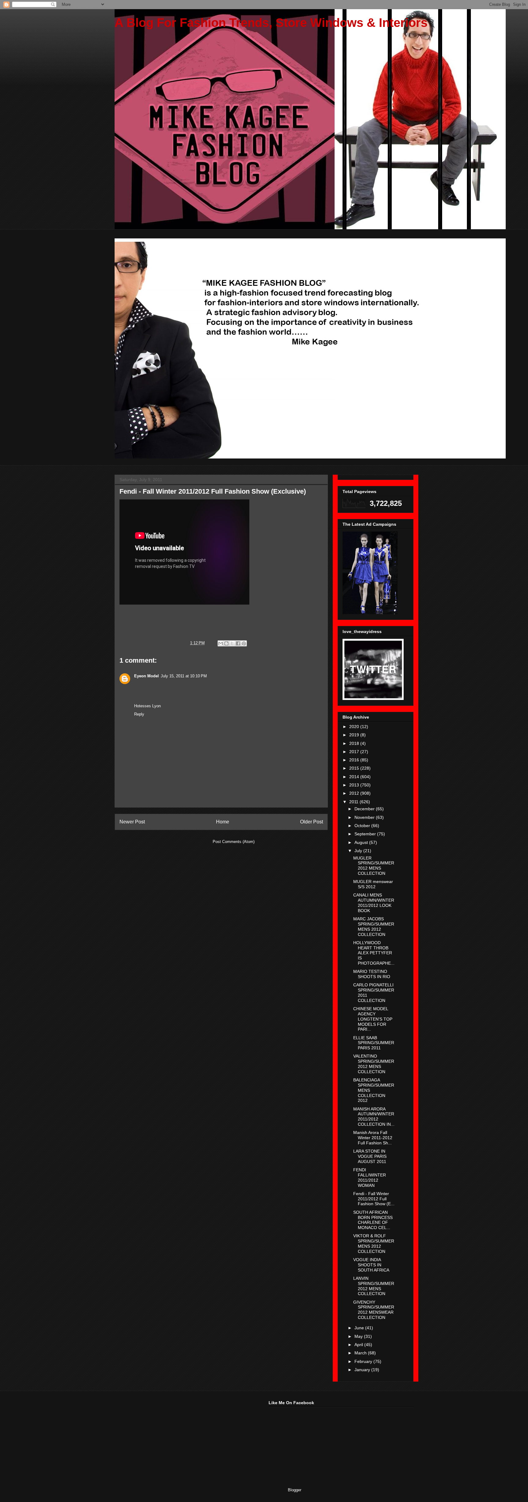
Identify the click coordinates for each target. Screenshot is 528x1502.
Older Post (311, 821)
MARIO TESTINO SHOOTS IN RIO (371, 974)
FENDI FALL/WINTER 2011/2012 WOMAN (369, 1177)
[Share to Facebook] (238, 643)
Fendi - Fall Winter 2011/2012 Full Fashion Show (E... (373, 1198)
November (365, 817)
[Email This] (221, 643)
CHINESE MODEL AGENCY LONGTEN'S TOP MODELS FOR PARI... (372, 1019)
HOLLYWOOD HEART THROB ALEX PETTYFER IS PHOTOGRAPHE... (373, 953)
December (365, 808)
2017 (354, 751)
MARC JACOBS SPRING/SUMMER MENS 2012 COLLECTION (373, 926)
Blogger (294, 1490)
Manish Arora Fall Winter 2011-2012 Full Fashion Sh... (372, 1137)
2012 (354, 793)
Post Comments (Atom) (234, 841)
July (358, 850)
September (365, 833)
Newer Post (132, 821)
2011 (354, 801)
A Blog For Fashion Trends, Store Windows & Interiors (271, 22)
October (362, 825)
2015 (354, 768)
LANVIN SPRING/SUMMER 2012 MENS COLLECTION (373, 1286)
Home (222, 821)
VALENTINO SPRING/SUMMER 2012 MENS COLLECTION (373, 1064)
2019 (354, 734)
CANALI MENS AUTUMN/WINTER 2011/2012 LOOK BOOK (373, 903)
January (362, 1369)
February (363, 1361)
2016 (354, 759)
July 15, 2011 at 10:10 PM (184, 676)
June (359, 1327)
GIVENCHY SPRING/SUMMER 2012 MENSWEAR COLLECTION (373, 1310)
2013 (354, 784)
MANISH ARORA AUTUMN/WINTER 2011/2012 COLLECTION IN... (373, 1116)
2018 (354, 743)
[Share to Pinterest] (244, 643)
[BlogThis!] (226, 643)
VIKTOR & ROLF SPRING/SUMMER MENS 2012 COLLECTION (373, 1243)
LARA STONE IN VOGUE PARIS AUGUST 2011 (370, 1156)
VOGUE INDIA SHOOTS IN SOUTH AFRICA (371, 1264)
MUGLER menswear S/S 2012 (373, 884)
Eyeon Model (146, 676)
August (361, 842)
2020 (354, 726)
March (361, 1352)
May (359, 1336)
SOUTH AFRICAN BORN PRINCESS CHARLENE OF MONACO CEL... (373, 1220)
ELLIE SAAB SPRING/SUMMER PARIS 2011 (373, 1043)
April (359, 1344)
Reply (139, 714)
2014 (354, 776)
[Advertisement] (160, 1438)
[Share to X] (232, 643)
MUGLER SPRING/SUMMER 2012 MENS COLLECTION (373, 866)
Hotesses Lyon (147, 706)
